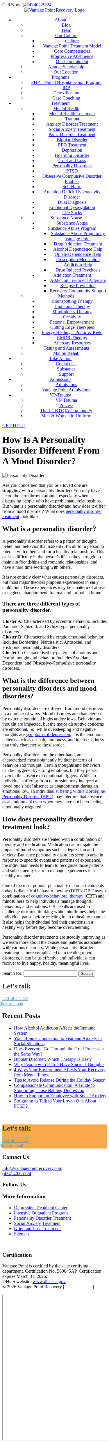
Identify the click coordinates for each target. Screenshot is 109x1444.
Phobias (72, 181)
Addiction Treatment (72, 275)
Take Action (60, 358)
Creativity (72, 316)
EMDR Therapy (72, 337)
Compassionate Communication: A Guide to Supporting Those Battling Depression (54, 1088)
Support (66, 374)
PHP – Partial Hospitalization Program (66, 82)
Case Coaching (66, 98)
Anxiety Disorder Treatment (72, 124)
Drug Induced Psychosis (78, 269)
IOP (66, 87)
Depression (72, 150)
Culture (72, 40)
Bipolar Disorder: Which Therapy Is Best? (53, 1059)
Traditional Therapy (72, 306)
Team (66, 30)
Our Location (66, 71)
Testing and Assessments (66, 348)
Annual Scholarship (66, 66)
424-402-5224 (15, 998)
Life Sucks (72, 212)
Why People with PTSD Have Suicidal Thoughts (59, 1064)
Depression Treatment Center (40, 1207)
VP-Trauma (60, 394)
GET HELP (13, 425)
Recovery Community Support (78, 290)
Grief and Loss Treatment (37, 1228)
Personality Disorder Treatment (42, 1218)
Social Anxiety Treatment (72, 129)
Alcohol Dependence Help (77, 249)
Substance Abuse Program (72, 228)
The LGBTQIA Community (66, 410)
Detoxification (66, 92)
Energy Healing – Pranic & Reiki (72, 332)
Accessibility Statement (23, 1291)
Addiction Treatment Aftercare (78, 280)
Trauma (72, 118)
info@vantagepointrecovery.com (32, 1168)
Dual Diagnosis (72, 202)
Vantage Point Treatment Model (72, 45)
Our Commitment (72, 61)
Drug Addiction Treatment (78, 243)
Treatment (60, 103)
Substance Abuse (66, 217)
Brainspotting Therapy (72, 301)
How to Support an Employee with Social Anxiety (60, 1095)
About (60, 19)
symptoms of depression (48, 734)
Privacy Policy (78, 1286)
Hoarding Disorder (72, 155)
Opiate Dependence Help (78, 254)
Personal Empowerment (72, 322)
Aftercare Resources (72, 342)
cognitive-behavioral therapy (57, 895)
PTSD (72, 170)
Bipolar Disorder (72, 139)
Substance (66, 368)
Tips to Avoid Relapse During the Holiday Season (60, 1080)
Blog (66, 25)
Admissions (60, 379)
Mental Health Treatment (72, 113)
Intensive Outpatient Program (41, 1212)
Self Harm (71, 186)
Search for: (12, 973)
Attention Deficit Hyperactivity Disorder (72, 194)
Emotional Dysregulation (72, 207)
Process (66, 405)
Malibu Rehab (66, 353)
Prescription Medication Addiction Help (78, 262)
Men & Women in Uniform (66, 415)
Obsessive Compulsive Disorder (71, 176)
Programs (60, 77)
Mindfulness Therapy (72, 311)
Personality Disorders (72, 165)
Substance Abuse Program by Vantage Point (78, 236)
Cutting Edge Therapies (72, 327)
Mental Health (66, 108)
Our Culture (66, 35)
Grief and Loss (72, 160)
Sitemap (21, 1233)
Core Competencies (72, 51)
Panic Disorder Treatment (72, 134)
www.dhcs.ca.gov (49, 1281)
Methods (66, 295)
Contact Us (66, 363)
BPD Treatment (72, 144)
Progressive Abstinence (72, 56)
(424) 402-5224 (37, 4)
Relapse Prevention (78, 285)
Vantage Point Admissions (66, 389)
